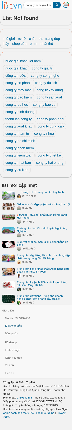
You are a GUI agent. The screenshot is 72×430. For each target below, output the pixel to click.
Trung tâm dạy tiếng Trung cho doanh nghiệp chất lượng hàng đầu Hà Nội (40, 297)
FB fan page (12, 350)
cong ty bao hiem (18, 97)
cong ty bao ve (44, 104)
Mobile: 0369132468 (17, 318)
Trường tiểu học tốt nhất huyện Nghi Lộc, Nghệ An (42, 230)
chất (32, 39)
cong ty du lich (46, 83)
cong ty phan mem (19, 148)
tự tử (22, 39)
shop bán (19, 44)
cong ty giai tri (42, 68)
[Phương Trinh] (19, 208)
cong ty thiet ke (49, 155)
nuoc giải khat (16, 68)
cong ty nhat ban (18, 163)
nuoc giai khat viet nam (23, 61)
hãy (6, 44)
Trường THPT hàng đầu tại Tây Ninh (40, 192)
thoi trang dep (49, 39)
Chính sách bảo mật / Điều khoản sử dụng (28, 412)
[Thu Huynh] (19, 262)
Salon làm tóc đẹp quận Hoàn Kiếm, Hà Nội (43, 204)
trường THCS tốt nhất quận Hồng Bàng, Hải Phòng (42, 216)
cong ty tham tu (17, 134)
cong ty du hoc (16, 104)
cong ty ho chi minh (20, 141)
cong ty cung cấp (51, 126)
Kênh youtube (13, 357)
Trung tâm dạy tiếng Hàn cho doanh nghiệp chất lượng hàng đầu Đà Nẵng (43, 257)
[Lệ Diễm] (19, 289)
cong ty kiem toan (18, 155)
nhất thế (47, 44)
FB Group (11, 342)
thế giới (9, 39)
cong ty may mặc (18, 90)
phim (33, 44)
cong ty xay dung (50, 90)
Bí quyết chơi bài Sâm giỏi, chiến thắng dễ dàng (42, 243)
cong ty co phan (17, 83)
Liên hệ (9, 372)
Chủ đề (9, 365)
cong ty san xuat (49, 97)
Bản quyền (11, 333)
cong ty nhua (44, 134)
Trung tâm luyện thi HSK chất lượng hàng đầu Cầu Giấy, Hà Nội (42, 284)
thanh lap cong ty (18, 119)
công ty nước (15, 75)
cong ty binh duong (20, 112)
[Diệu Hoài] (19, 302)
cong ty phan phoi (50, 119)
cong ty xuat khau (18, 126)
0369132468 (24, 397)
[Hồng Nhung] (19, 275)
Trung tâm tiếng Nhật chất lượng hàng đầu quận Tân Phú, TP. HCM (43, 270)
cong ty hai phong (49, 163)
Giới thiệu (8, 310)
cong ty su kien (16, 170)
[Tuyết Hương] (19, 195)
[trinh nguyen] (19, 221)
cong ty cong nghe (45, 75)
